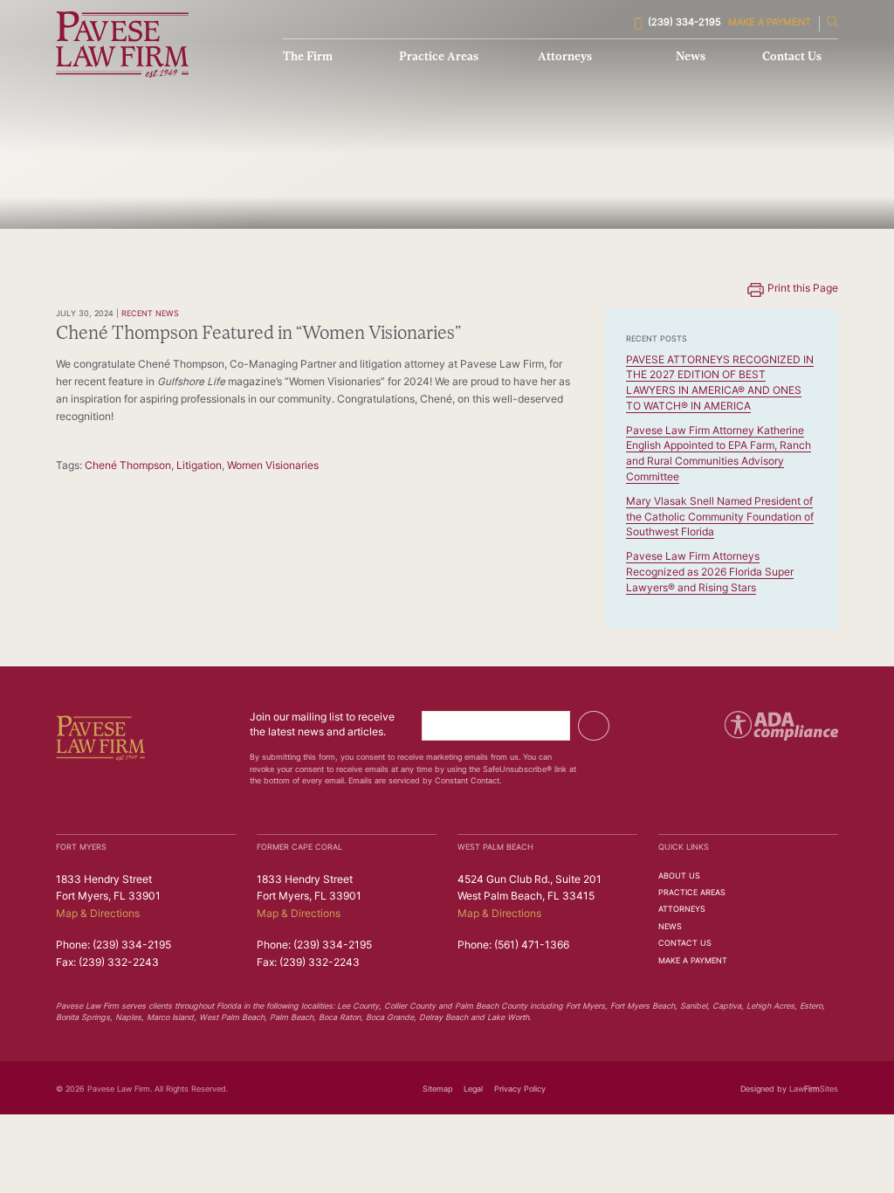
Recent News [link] (150, 314)
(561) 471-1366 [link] (531, 946)
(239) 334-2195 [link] (684, 23)
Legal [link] (473, 1089)
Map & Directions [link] (98, 914)
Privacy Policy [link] (520, 1089)
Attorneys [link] (565, 57)
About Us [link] (679, 876)
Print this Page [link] (802, 289)
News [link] (690, 57)
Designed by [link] (763, 1089)
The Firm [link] (308, 57)
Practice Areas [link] (438, 57)
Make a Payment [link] (769, 23)
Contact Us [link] (792, 57)
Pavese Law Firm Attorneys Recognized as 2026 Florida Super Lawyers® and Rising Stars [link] (710, 572)
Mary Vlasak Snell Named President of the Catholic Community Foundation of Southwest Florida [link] (720, 517)
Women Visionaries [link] (273, 466)
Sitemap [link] (437, 1089)
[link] (122, 44)
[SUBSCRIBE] (593, 726)
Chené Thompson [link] (128, 466)
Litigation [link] (199, 466)
